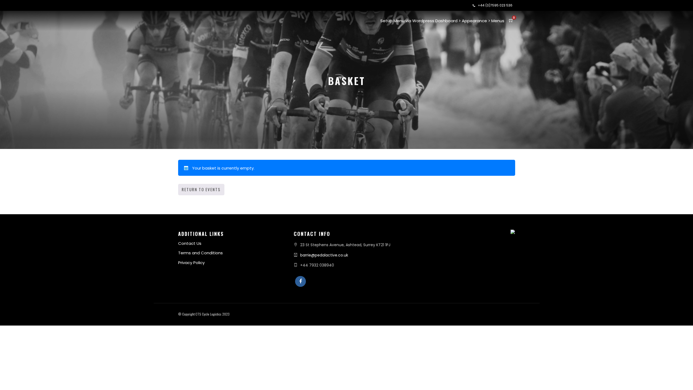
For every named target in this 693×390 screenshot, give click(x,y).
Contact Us (189, 243)
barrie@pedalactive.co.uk (324, 255)
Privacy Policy (191, 262)
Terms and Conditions (200, 253)
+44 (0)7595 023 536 (495, 5)
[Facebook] (300, 281)
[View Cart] (511, 21)
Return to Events (201, 189)
